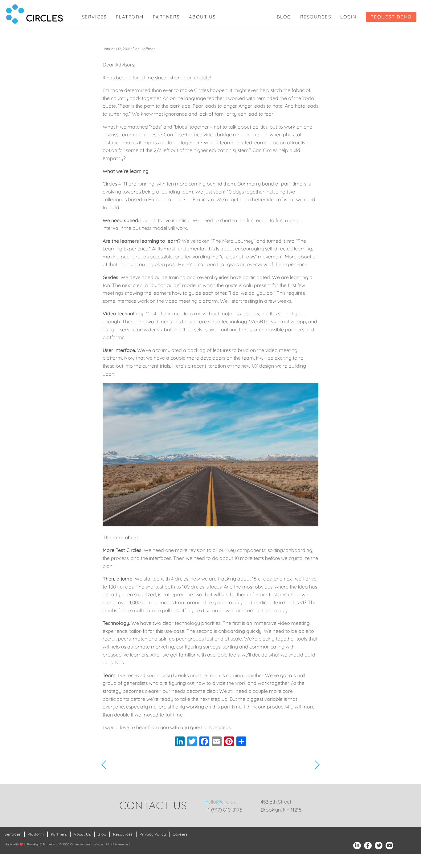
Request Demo (391, 17)
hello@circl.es (220, 802)
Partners (166, 17)
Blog (284, 17)
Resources (315, 17)
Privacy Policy (153, 834)
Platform (130, 17)
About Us (202, 17)
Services (94, 17)
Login (348, 17)
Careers (180, 834)
